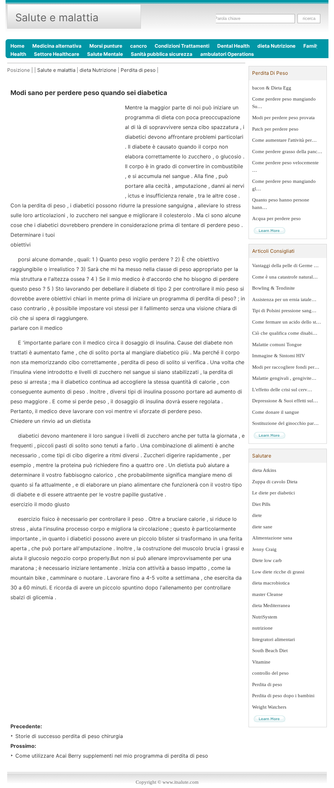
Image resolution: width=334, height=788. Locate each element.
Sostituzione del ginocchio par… (285, 423)
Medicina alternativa (57, 46)
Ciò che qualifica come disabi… (284, 333)
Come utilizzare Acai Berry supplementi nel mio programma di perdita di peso (111, 755)
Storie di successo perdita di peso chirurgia (69, 736)
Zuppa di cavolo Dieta (274, 481)
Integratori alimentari (273, 639)
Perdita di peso (138, 70)
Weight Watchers (269, 707)
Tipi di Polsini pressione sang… (284, 310)
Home (17, 46)
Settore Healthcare (56, 54)
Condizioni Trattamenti (182, 46)
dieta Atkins (264, 470)
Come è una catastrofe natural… (285, 277)
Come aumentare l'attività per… (284, 140)
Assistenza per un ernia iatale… (284, 299)
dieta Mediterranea (271, 605)
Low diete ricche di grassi (278, 571)
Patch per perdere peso (275, 129)
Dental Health (233, 46)
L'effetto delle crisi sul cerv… (282, 389)
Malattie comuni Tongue (277, 344)
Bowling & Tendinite (273, 288)
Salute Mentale (105, 54)
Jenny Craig (264, 549)
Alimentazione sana (272, 537)
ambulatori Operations (227, 54)
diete (257, 515)
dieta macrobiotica (271, 583)
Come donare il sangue (275, 412)
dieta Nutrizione (276, 46)
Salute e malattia (56, 70)
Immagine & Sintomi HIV (278, 355)
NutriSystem (264, 616)
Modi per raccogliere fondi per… (285, 367)
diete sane (262, 526)
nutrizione (262, 628)
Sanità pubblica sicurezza (161, 54)
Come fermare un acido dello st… (286, 322)
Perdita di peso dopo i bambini (283, 695)
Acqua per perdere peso (276, 218)
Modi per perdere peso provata (283, 117)
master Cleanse (267, 594)
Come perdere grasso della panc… (287, 151)
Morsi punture (105, 46)
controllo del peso (270, 673)
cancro (138, 46)
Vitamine (261, 662)
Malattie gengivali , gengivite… (284, 378)
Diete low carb (267, 560)
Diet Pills (261, 504)
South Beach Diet (270, 650)
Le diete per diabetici (273, 492)
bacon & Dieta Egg (271, 87)
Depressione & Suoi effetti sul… (285, 400)
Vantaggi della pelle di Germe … (285, 265)
